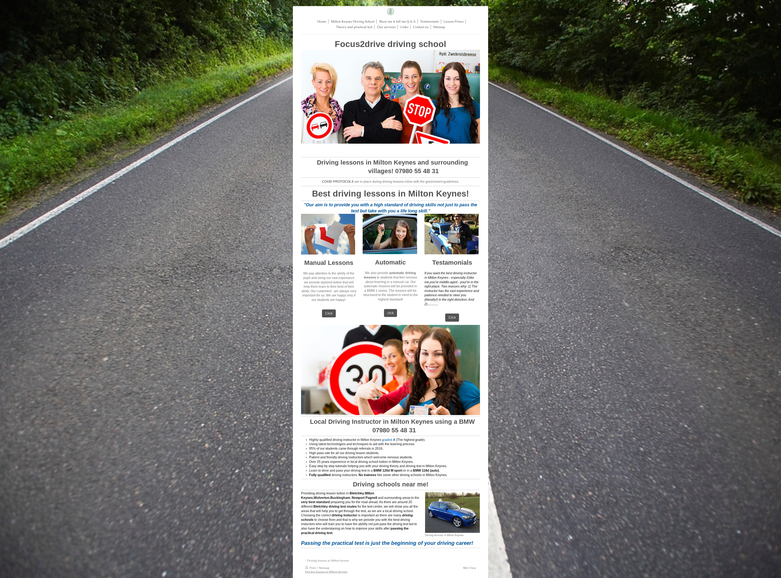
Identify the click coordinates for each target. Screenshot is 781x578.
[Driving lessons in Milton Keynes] (452, 512)
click (390, 313)
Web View (469, 568)
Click (329, 313)
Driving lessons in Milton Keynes (326, 572)
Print (313, 568)
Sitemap (324, 568)
